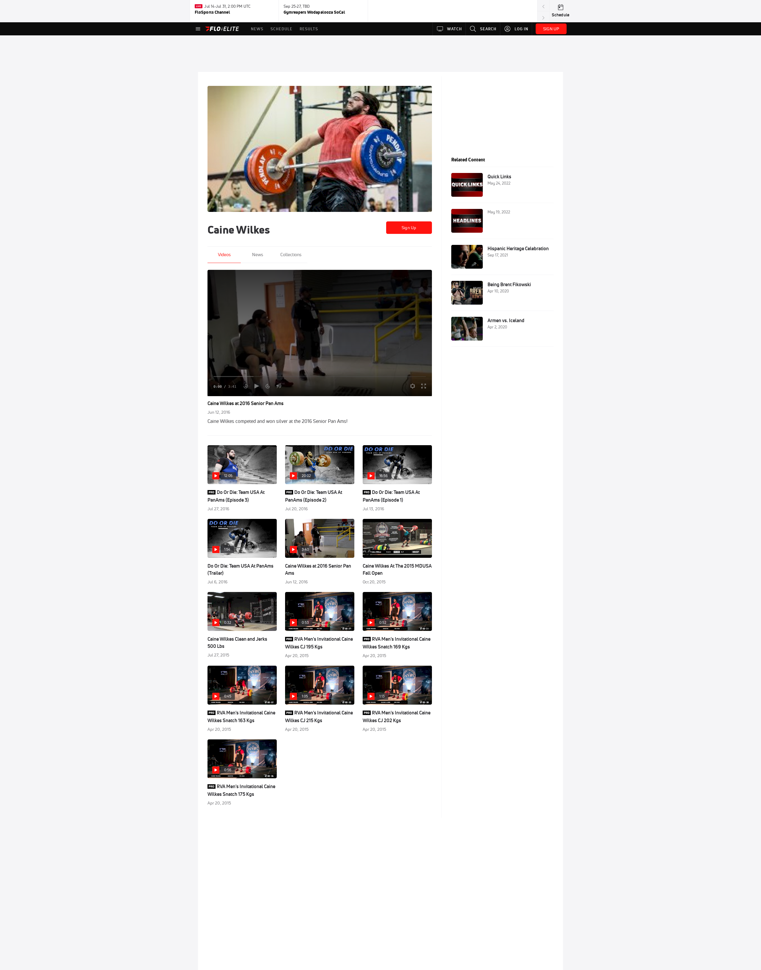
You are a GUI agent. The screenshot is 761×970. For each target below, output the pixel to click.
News (257, 254)
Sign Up (409, 227)
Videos (224, 254)
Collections (290, 254)
